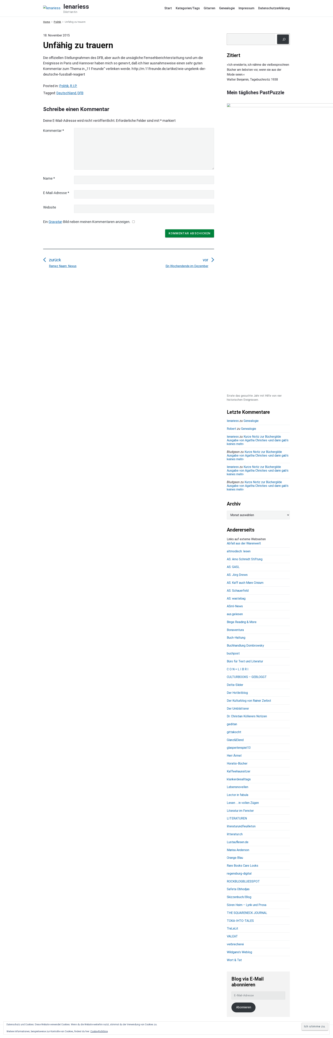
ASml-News (235, 606)
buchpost (233, 653)
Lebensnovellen (237, 787)
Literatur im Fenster (240, 811)
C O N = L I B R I (237, 669)
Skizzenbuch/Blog (239, 897)
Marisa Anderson (238, 850)
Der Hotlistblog (237, 693)
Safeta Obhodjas (238, 889)
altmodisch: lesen (239, 551)
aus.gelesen (235, 614)
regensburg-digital (239, 873)
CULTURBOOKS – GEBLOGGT (247, 677)
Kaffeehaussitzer (238, 771)
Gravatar (55, 222)
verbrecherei (235, 944)
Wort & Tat (234, 960)
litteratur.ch (235, 834)
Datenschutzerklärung (274, 8)
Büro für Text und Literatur (245, 661)
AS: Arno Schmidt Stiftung (244, 559)
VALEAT (232, 936)
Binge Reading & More (241, 622)
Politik (64, 86)
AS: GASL (233, 567)
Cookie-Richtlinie (99, 1031)
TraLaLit (232, 928)
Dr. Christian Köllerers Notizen (247, 716)
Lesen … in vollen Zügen (243, 803)
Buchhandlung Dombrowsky (245, 645)
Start (168, 8)
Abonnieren (243, 1007)
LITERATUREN (237, 818)
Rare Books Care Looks (242, 865)
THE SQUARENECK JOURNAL (247, 913)
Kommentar (53, 131)
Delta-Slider (235, 685)
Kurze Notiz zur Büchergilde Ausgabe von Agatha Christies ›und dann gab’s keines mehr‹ (257, 440)
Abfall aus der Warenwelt (244, 543)
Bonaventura (235, 630)
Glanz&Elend (235, 740)
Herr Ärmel (234, 755)
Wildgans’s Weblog (239, 952)
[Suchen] (283, 39)
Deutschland (66, 93)
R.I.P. (73, 86)
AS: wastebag (236, 598)
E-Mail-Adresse (56, 193)
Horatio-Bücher (237, 763)
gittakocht (234, 732)
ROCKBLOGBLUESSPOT (243, 881)
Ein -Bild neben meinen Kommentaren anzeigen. (86, 222)
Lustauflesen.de (237, 842)
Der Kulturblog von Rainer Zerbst (249, 700)
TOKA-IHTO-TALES (240, 921)
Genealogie (227, 8)
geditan (232, 724)
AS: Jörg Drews (237, 575)
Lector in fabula (237, 795)
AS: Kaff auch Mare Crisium (245, 583)
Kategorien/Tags (188, 8)
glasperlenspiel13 (239, 747)
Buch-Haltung (236, 637)
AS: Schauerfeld (238, 590)
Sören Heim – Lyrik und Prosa (246, 905)
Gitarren (209, 8)
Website (49, 207)
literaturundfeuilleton (241, 826)
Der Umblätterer (238, 708)
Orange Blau (235, 858)
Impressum (246, 8)
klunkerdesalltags (239, 779)
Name (49, 178)
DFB (80, 93)
